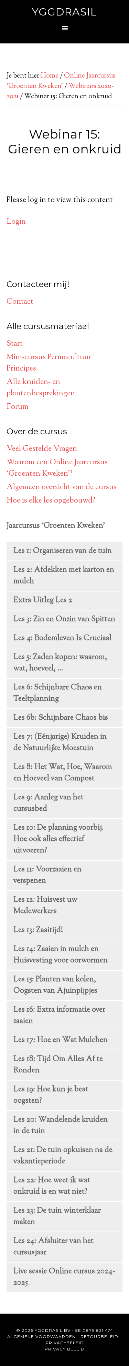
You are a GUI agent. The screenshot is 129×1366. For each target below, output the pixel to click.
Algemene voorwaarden (41, 1336)
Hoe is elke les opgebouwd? (51, 500)
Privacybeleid (64, 1342)
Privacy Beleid (65, 1349)
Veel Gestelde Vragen (42, 449)
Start (15, 344)
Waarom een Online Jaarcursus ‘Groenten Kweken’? (57, 468)
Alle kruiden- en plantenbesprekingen (41, 388)
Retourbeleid (99, 1336)
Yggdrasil (64, 12)
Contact (20, 301)
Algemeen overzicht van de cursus (62, 487)
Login (16, 221)
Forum (18, 407)
